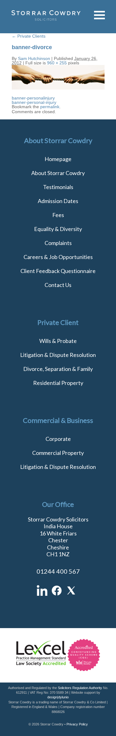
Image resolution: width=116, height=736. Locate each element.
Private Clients (28, 36)
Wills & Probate (58, 340)
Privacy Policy (77, 724)
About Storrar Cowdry (58, 172)
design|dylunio (58, 697)
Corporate (58, 438)
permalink (49, 106)
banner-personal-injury (34, 102)
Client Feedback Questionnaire (58, 270)
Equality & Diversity (58, 228)
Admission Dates (58, 200)
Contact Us (58, 284)
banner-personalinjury (33, 97)
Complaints (58, 242)
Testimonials (58, 186)
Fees (58, 214)
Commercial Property (58, 452)
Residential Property (58, 382)
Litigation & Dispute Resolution (58, 354)
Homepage (58, 158)
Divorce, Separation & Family (58, 368)
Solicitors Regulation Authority (80, 688)
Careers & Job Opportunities (58, 256)
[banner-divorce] (58, 88)
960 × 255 (57, 62)
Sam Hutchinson (34, 58)
